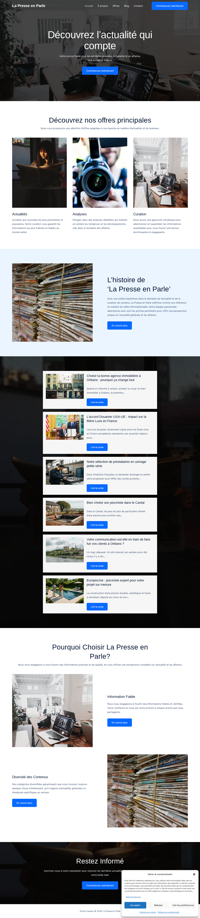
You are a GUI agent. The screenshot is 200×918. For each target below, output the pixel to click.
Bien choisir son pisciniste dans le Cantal (116, 502)
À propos (103, 5)
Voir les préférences (183, 905)
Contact (138, 5)
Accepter (135, 905)
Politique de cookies (147, 912)
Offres (116, 5)
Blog (126, 5)
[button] (194, 874)
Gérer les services (133, 897)
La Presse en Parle (28, 6)
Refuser (158, 905)
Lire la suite (97, 402)
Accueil (89, 5)
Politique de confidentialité (168, 912)
